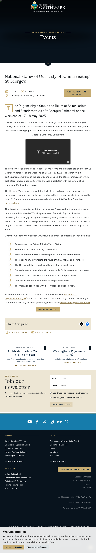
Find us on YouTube (29, 422)
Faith (17, 526)
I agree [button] (8, 547)
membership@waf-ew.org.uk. (75, 302)
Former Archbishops (13, 448)
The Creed (54, 455)
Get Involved (68, 526)
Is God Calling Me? (13, 474)
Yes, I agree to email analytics (67, 397)
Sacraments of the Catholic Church (64, 441)
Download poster (47, 309)
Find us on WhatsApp (66, 422)
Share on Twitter (81, 324)
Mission (32, 526)
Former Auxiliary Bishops (15, 452)
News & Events (47, 33)
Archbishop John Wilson (15, 441)
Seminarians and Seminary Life (18, 477)
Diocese (10, 526)
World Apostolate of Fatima (76, 93)
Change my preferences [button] (37, 547)
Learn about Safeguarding (73, 470)
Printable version (18, 332)
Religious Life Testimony (15, 481)
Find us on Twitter (44, 422)
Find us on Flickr (59, 422)
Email (55, 385)
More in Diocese (16, 461)
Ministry (24, 526)
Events (60, 33)
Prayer (53, 448)
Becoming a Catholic (58, 444)
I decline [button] (18, 547)
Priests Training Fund (14, 484)
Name (55, 378)
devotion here (12, 203)
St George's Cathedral (14, 455)
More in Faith (59, 461)
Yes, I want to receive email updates (70, 393)
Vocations (42, 526)
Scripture (54, 452)
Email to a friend (43, 332)
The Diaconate (11, 488)
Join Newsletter (60, 405)
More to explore (82, 526)
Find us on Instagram (52, 422)
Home (34, 33)
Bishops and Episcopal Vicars (17, 444)
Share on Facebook (87, 324)
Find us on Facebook (37, 422)
